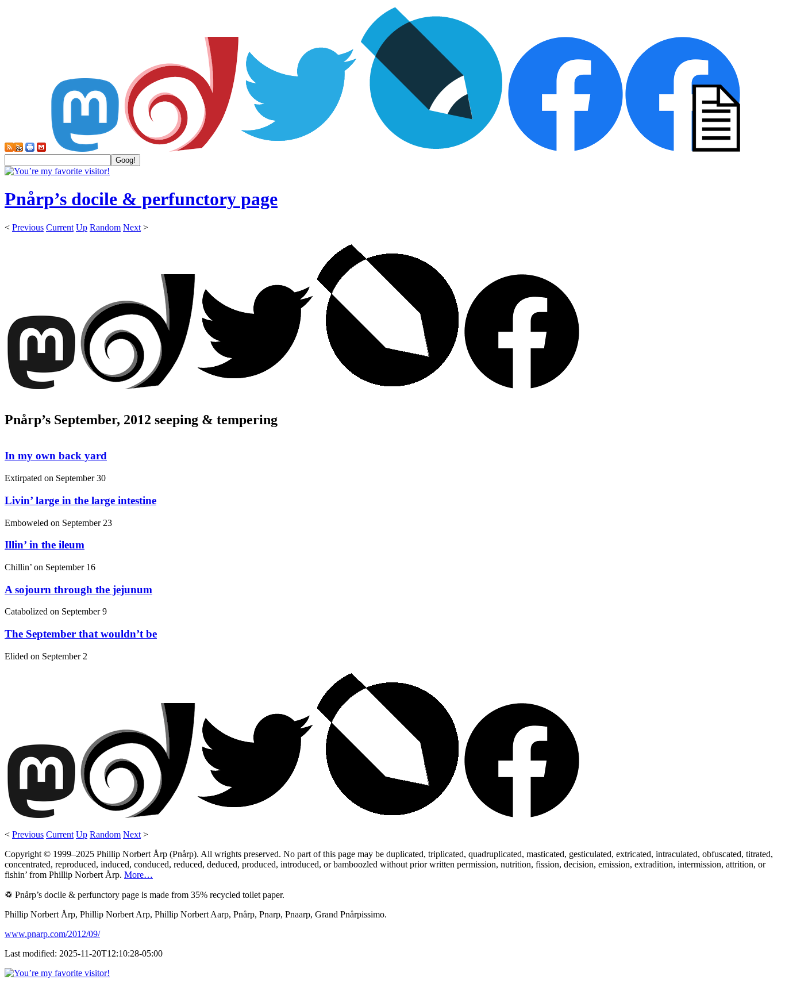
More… (138, 875)
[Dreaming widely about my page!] (181, 148)
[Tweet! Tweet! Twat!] (298, 148)
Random (105, 227)
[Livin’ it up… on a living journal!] (432, 148)
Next (132, 227)
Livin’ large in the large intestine (80, 500)
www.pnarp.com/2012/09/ (52, 934)
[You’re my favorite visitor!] (57, 171)
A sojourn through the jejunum (78, 589)
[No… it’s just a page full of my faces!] (682, 148)
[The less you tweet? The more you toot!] (85, 148)
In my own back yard (56, 456)
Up (81, 227)
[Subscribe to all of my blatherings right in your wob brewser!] (9, 148)
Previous (28, 227)
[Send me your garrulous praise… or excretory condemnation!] (41, 148)
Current (60, 227)
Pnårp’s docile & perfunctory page (141, 199)
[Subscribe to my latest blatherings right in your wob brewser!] (18, 148)
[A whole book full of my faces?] (565, 148)
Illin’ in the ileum (44, 545)
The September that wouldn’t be (81, 634)
